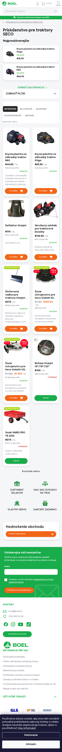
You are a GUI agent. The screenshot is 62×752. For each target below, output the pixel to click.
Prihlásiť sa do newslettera (19, 590)
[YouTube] (20, 623)
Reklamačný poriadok (13, 671)
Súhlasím (31, 744)
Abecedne (29, 116)
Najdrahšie (41, 109)
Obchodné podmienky (14, 657)
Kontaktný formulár (17, 634)
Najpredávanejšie (12, 116)
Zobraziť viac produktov (31, 87)
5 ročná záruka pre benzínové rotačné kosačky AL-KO (29, 684)
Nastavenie (31, 735)
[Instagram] (12, 623)
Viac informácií (27, 728)
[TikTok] (28, 623)
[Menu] (58, 3)
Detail (46, 398)
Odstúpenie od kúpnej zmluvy (17, 666)
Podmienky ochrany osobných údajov (21, 675)
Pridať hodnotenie (17, 534)
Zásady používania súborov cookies (20, 680)
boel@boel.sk (15, 611)
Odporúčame (10, 109)
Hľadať (55, 11)
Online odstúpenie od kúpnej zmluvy (20, 662)
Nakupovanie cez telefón (15, 689)
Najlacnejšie (26, 109)
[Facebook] (5, 623)
